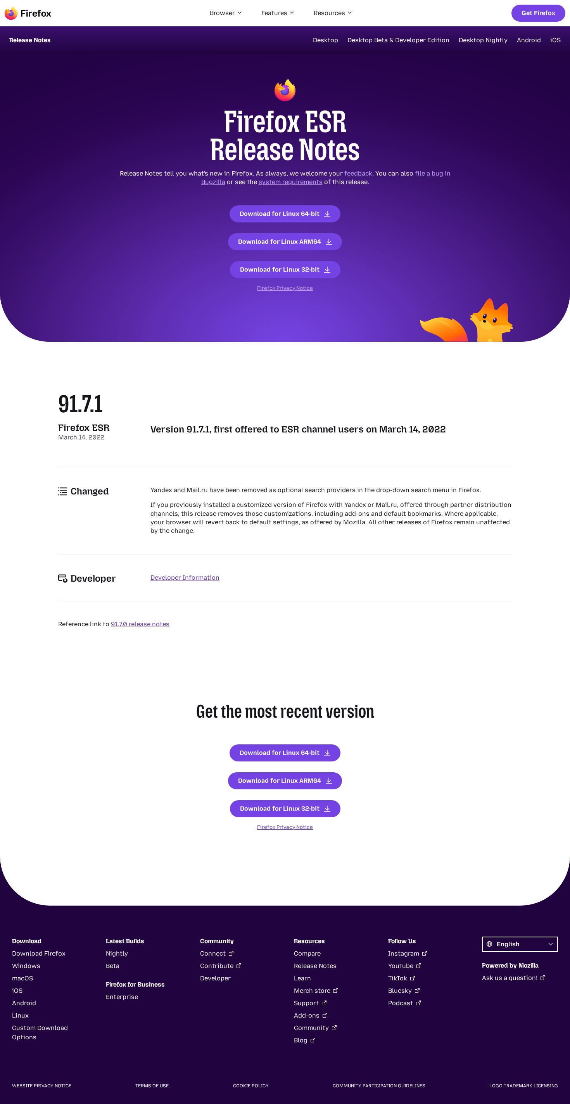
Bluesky (400, 990)
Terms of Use (152, 1085)
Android (529, 40)
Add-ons (307, 1015)
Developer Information (184, 577)
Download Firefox (39, 953)
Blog (300, 1040)
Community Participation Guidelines (379, 1085)
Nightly (117, 953)
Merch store (312, 990)
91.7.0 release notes (140, 624)
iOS (555, 40)
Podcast (400, 1003)
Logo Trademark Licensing (523, 1085)
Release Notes (315, 966)
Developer (215, 978)
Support (306, 1003)
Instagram (403, 953)
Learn (302, 978)
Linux (20, 1015)
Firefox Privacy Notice (285, 288)
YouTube (400, 966)
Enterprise (122, 997)
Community (311, 1028)
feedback (358, 173)
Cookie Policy (251, 1085)
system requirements (291, 182)
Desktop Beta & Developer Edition (398, 40)
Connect (213, 953)
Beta (112, 966)
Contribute (216, 966)
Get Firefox (538, 13)
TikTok (397, 978)
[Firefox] (28, 13)
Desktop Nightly (483, 40)
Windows (26, 966)
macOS (22, 978)
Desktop (325, 40)
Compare (307, 953)
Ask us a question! (509, 978)
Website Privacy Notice (41, 1085)
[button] (226, 13)
